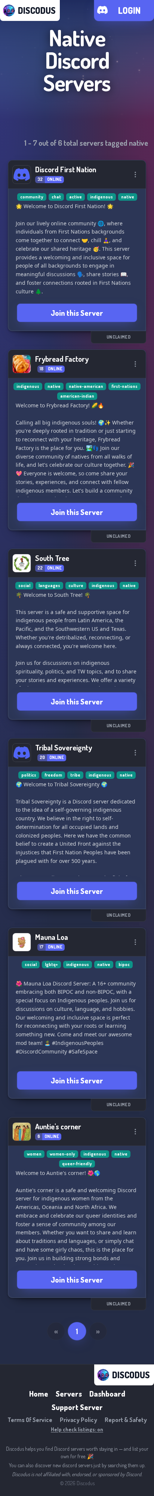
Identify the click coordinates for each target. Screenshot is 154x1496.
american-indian (77, 396)
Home (38, 1393)
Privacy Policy (78, 1419)
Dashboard (107, 1393)
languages (49, 585)
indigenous (101, 197)
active (75, 197)
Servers (69, 1393)
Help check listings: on (77, 1429)
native (127, 197)
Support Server (77, 1407)
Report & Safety (126, 1419)
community (31, 197)
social (24, 585)
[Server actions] (135, 175)
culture (75, 585)
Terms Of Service (29, 1419)
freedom (53, 775)
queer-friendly (77, 1163)
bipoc (124, 964)
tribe (75, 775)
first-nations (124, 386)
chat (56, 197)
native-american (86, 386)
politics (28, 775)
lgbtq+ (51, 964)
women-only (62, 1154)
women (34, 1154)
